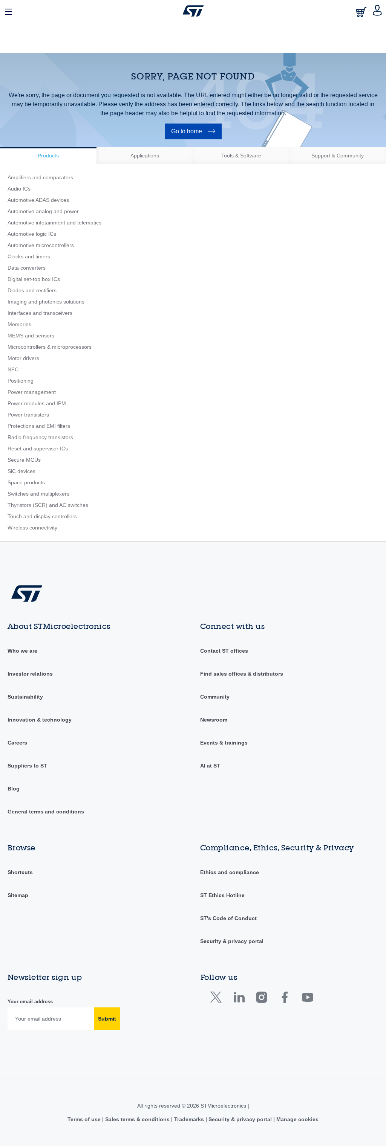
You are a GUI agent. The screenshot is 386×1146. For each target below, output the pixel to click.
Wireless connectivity (32, 528)
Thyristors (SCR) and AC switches (48, 505)
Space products (26, 482)
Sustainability (25, 697)
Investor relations (30, 674)
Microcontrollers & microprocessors (50, 347)
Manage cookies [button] (297, 1119)
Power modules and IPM (37, 403)
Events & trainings (224, 743)
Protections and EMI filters (39, 426)
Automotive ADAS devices (38, 200)
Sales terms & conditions (137, 1119)
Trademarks (189, 1119)
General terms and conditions (46, 812)
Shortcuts (20, 872)
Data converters (27, 268)
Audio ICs (19, 189)
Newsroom (213, 720)
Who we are (22, 651)
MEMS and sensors (31, 336)
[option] (48, 155)
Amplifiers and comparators (40, 177)
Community (215, 697)
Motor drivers (23, 358)
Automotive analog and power (43, 211)
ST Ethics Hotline (222, 895)
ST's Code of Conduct (228, 918)
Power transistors (28, 415)
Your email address (30, 1001)
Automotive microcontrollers (41, 245)
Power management (32, 392)
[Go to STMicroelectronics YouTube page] (307, 998)
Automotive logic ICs (32, 234)
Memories (19, 324)
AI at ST (210, 766)
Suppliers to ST (27, 766)
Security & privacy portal (231, 941)
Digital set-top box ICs (34, 279)
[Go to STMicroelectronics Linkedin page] (238, 998)
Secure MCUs (24, 460)
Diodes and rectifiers (32, 290)
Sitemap (18, 895)
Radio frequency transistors (40, 437)
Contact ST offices (224, 651)
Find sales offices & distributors (241, 674)
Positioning (21, 381)
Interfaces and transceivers (40, 313)
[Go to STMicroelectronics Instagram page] (261, 998)
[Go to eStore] (361, 12)
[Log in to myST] (377, 11)
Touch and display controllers (42, 516)
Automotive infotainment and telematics (54, 223)
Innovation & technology (40, 720)
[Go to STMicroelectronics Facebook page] (284, 998)
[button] (9, 11)
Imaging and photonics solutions (46, 302)
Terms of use (84, 1119)
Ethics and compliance (229, 872)
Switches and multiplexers (38, 494)
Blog (14, 789)
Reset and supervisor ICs (38, 449)
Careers (17, 743)
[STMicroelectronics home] (193, 11)
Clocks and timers (29, 256)
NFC (13, 369)
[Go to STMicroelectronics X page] (217, 998)
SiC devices (21, 471)
